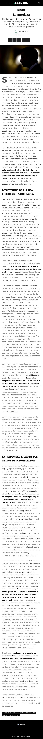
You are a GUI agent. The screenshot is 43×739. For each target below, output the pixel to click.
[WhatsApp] (14, 40)
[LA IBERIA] (20, 3)
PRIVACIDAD (27, 733)
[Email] (28, 40)
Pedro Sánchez (31, 712)
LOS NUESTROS (8, 733)
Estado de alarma (10, 712)
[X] (10, 40)
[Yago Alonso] (16, 31)
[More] (33, 40)
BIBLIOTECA (18, 733)
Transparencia (14, 715)
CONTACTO (35, 733)
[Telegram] (24, 40)
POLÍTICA (21, 10)
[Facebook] (19, 40)
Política (5, 715)
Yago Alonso (23, 31)
